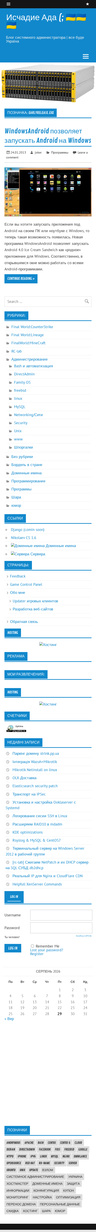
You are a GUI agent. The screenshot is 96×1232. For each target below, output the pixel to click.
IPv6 (33, 1156)
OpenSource (13, 1163)
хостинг (30, 1211)
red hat (30, 1163)
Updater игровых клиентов (35, 601)
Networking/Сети (28, 414)
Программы (59, 152)
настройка (42, 1197)
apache (29, 1143)
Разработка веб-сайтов (33, 609)
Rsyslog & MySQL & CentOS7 (37, 840)
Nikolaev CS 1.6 (23, 537)
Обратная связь (24, 621)
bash (41, 1143)
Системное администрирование (35, 1177)
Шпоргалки (23, 447)
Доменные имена (26, 473)
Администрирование (29, 359)
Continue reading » (21, 278)
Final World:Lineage (27, 334)
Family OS (22, 382)
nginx (66, 1156)
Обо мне (17, 592)
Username (12, 915)
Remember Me (47, 946)
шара (46, 1211)
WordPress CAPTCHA (84, 936)
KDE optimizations (28, 832)
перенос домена (21, 1204)
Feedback (17, 576)
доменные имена (47, 1184)
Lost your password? (46, 950)
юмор (16, 505)
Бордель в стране (26, 464)
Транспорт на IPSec (29, 794)
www (18, 439)
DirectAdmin (24, 374)
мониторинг (17, 1197)
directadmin (27, 1149)
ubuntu (10, 1170)
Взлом (47, 1170)
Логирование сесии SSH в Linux (40, 815)
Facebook (45, 1149)
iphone (22, 1156)
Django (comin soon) (27, 529)
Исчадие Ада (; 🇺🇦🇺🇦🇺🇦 (46, 21)
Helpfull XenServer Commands (37, 884)
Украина (75, 1177)
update (33, 1170)
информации (17, 1191)
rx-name (44, 1163)
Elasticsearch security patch (35, 785)
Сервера (37, 554)
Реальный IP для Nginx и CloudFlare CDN (48, 875)
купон (68, 1191)
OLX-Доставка (24, 777)
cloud (78, 1143)
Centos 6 (65, 1143)
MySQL (19, 406)
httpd (9, 1156)
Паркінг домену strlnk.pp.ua (36, 753)
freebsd (20, 390)
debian (10, 1149)
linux (18, 398)
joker (38, 152)
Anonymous (13, 1143)
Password (12, 927)
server (73, 1163)
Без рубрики (22, 456)
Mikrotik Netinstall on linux (35, 769)
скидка (12, 1211)
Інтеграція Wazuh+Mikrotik (35, 761)
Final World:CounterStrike (32, 326)
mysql (54, 1156)
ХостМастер (17, 1184)
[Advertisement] (48, 1073)
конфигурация (46, 1191)
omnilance (80, 1156)
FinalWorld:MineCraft (28, 342)
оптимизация (68, 1197)
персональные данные (60, 1204)
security (59, 1163)
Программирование (28, 481)
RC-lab (16, 351)
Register (37, 953)
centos (52, 1143)
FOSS (57, 1149)
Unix (18, 430)
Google (82, 1149)
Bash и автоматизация (33, 366)
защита (73, 1184)
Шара (16, 497)
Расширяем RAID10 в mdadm (37, 824)
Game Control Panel (26, 584)
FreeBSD (69, 1149)
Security (20, 422)
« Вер (9, 1018)
